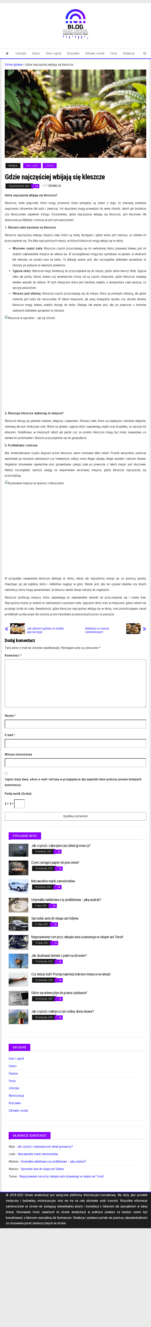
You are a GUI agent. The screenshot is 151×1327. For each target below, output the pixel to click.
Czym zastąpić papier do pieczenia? (55, 862)
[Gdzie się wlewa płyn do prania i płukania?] (18, 998)
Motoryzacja (16, 1096)
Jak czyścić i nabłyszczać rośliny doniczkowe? (62, 1011)
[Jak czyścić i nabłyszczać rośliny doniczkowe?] (18, 1017)
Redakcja (128, 53)
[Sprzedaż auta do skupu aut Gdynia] (18, 923)
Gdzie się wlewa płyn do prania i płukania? (59, 993)
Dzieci (36, 53)
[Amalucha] (7, 53)
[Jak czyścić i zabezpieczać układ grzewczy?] (18, 850)
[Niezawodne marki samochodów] (18, 886)
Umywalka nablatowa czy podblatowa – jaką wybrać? (66, 900)
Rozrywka (73, 53)
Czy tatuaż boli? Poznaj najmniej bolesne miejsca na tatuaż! (71, 974)
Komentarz (13, 655)
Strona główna (13, 64)
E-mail (10, 735)
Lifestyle (21, 53)
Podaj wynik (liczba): (18, 793)
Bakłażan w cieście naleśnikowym (97, 630)
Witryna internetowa (18, 754)
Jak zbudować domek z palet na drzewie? (59, 955)
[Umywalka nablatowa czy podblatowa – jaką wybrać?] (18, 905)
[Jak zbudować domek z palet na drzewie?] (18, 961)
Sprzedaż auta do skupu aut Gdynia (54, 918)
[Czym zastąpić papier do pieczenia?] (18, 868)
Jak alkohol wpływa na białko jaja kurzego (45, 630)
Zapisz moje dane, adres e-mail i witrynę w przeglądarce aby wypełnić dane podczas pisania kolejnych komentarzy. (73, 782)
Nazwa (10, 715)
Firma (113, 53)
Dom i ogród (53, 53)
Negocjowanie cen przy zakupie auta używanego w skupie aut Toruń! (77, 937)
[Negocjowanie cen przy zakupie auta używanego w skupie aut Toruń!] (18, 942)
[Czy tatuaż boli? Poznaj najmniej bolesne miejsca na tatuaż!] (18, 979)
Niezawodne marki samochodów (53, 881)
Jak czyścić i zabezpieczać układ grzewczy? (60, 846)
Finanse (13, 1073)
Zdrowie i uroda (94, 53)
